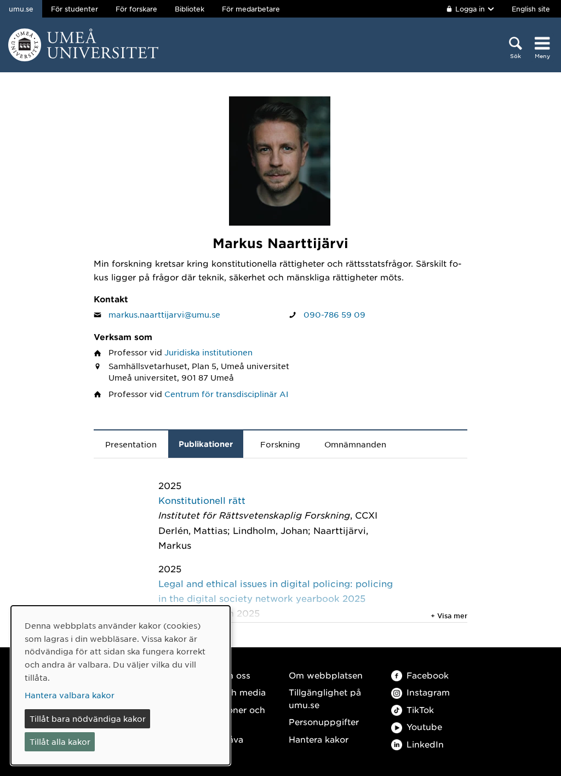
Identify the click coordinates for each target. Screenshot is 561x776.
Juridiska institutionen (208, 352)
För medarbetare (251, 8)
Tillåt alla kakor (60, 741)
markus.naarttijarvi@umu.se (164, 314)
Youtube (424, 726)
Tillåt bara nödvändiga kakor (88, 718)
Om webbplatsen (326, 675)
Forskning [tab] (280, 444)
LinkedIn (425, 744)
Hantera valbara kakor (70, 695)
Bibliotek (189, 8)
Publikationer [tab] (206, 444)
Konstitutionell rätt (201, 500)
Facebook (428, 675)
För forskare (136, 8)
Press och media (230, 692)
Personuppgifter (324, 721)
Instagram (428, 692)
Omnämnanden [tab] (355, 444)
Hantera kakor (318, 739)
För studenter (74, 8)
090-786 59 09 (334, 314)
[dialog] (120, 685)
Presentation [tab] (131, 444)
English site (531, 8)
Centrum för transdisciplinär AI (226, 394)
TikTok (420, 709)
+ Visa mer (449, 615)
